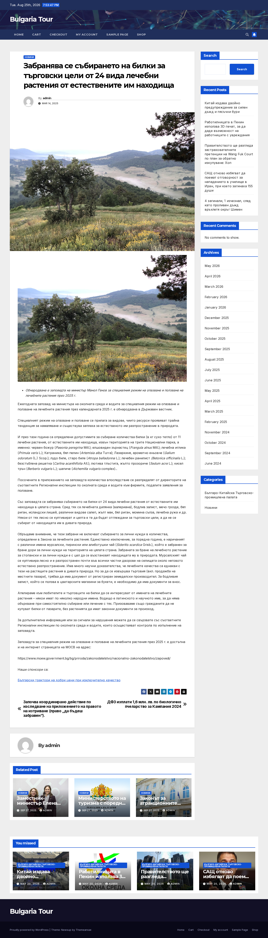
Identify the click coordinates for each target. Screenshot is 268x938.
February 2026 (216, 297)
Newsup (66, 929)
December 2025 (217, 318)
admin (47, 98)
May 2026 (212, 266)
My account (87, 34)
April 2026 (213, 276)
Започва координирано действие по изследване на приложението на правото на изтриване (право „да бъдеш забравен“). (62, 709)
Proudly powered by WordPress (29, 929)
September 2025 (217, 349)
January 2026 (215, 307)
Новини (29, 57)
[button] (247, 35)
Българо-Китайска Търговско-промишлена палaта (229, 495)
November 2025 (217, 328)
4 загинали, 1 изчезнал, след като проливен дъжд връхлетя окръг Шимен (228, 205)
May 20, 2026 (30, 883)
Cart (36, 34)
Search (210, 55)
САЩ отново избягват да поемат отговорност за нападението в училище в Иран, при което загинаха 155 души (229, 181)
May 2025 (212, 391)
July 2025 (212, 370)
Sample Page (117, 34)
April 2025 (212, 401)
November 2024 (217, 432)
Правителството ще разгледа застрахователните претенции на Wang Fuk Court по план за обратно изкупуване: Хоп (229, 154)
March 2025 (214, 411)
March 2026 (214, 287)
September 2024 (217, 453)
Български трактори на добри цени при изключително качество (69, 680)
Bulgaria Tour (31, 19)
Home (19, 34)
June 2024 (213, 463)
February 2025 (216, 422)
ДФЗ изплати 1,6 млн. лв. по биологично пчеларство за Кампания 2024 (144, 704)
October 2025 (215, 339)
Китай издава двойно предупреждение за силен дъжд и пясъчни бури (226, 107)
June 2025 (213, 380)
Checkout (58, 34)
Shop (141, 34)
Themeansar (83, 929)
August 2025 (214, 359)
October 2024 (215, 443)
